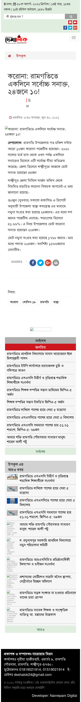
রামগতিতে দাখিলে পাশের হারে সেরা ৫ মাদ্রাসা (36, 409)
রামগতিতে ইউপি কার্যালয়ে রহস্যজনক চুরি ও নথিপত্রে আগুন (35, 367)
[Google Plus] (75, 26)
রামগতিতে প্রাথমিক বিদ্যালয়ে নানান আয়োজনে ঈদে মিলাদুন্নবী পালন (39, 355)
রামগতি (44, 302)
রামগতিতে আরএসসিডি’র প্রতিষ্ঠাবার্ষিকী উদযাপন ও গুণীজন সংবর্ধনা (45, 561)
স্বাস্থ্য (56, 302)
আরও (40, 629)
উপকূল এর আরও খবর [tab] (15, 466)
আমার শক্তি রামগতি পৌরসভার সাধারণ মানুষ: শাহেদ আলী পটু (36, 439)
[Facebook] (65, 26)
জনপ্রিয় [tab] (40, 347)
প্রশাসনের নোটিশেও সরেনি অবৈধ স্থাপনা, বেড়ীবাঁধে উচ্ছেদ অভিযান (46, 578)
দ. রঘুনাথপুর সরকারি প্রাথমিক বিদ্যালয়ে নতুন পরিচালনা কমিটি (45, 542)
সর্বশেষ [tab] (40, 340)
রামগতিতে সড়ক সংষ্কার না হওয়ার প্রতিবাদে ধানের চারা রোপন (48, 594)
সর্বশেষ (40, 451)
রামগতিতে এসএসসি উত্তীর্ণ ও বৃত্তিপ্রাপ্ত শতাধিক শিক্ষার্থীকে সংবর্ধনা (37, 379)
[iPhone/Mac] (70, 21)
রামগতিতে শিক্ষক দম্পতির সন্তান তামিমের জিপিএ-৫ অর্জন (39, 391)
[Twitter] (70, 26)
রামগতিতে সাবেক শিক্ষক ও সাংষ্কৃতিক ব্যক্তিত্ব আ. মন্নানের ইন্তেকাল (44, 611)
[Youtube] (75, 21)
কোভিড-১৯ (29, 302)
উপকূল (21, 55)
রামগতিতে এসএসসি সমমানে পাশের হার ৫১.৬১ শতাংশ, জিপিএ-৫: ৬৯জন (37, 427)
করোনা (14, 302)
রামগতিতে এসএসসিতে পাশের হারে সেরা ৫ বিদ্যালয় (40, 417)
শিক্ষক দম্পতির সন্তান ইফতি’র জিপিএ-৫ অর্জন (35, 401)
